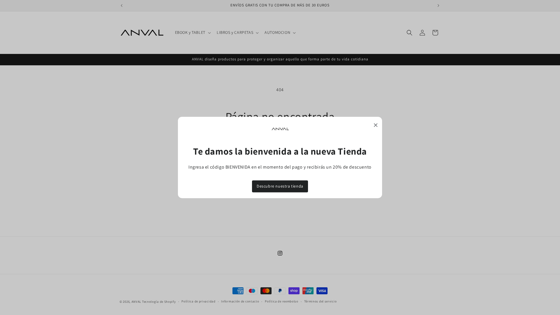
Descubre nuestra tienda (280, 186)
